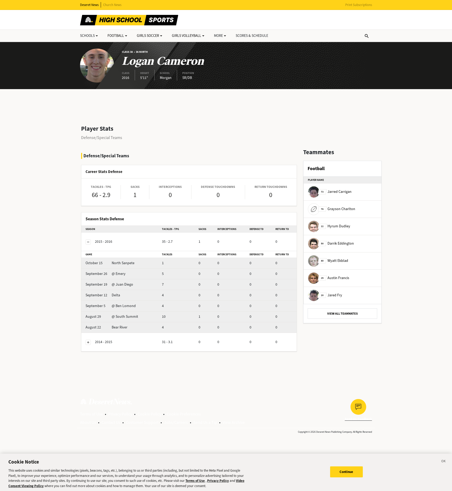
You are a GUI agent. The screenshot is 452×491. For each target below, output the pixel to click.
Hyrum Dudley (335, 226)
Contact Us (110, 422)
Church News (112, 5)
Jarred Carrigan (336, 191)
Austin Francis (335, 277)
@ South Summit (112, 316)
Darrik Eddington (337, 243)
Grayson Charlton (338, 208)
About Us (88, 422)
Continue (346, 472)
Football (116, 35)
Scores (252, 35)
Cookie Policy (149, 414)
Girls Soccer (148, 35)
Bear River (106, 327)
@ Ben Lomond (111, 305)
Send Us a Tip (205, 422)
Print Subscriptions (358, 5)
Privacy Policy (120, 414)
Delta (103, 295)
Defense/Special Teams (101, 137)
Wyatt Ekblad (334, 260)
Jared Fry (331, 295)
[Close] (443, 462)
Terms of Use (91, 414)
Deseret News (89, 5)
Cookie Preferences (184, 414)
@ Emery (106, 273)
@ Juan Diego (109, 284)
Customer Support (142, 422)
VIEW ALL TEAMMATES (342, 313)
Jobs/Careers (176, 422)
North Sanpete (110, 263)
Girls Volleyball (186, 35)
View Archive (234, 422)
